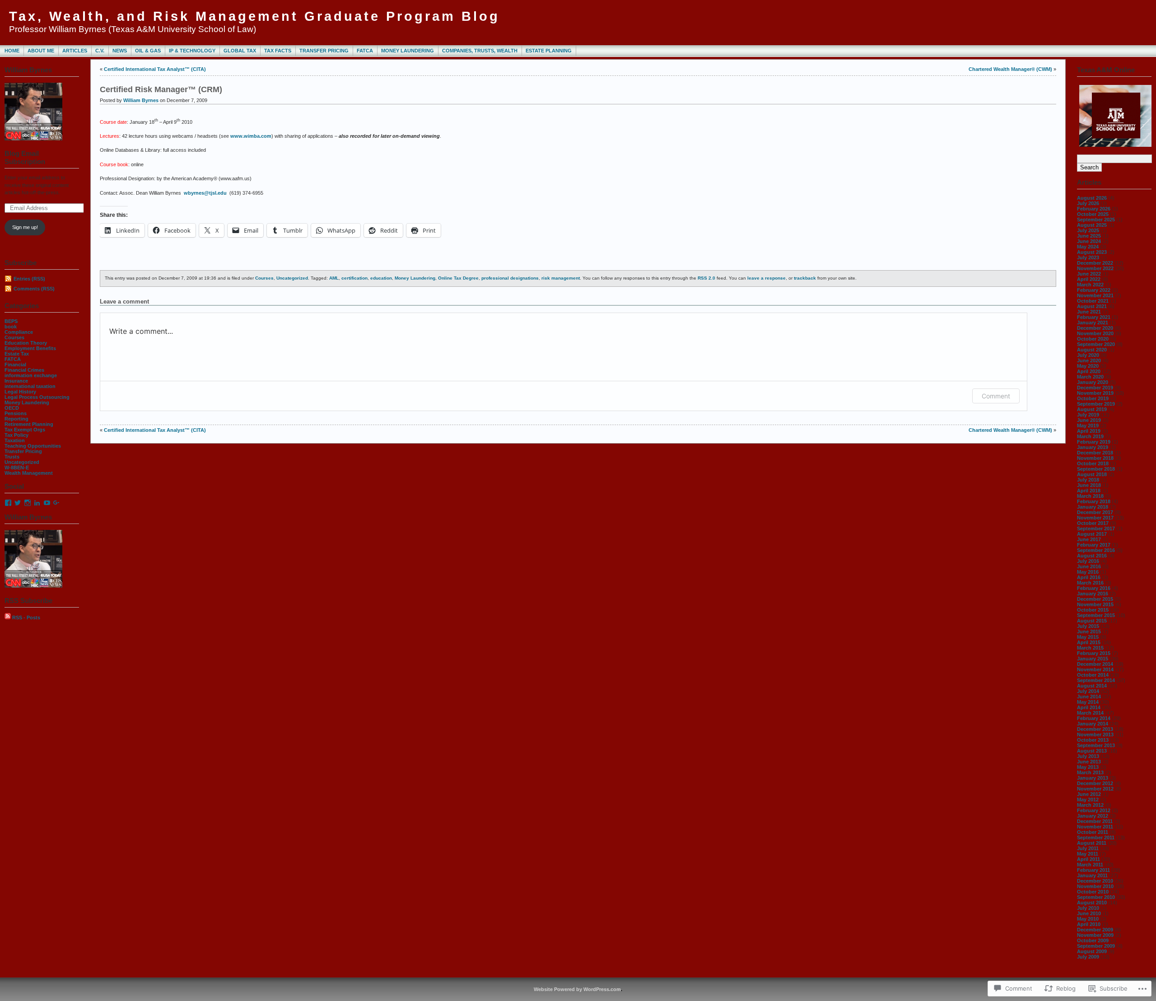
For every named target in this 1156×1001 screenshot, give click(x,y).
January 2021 (1092, 322)
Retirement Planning (29, 424)
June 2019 (1089, 420)
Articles (74, 50)
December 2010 (1095, 881)
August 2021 (1092, 306)
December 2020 (1095, 328)
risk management (560, 278)
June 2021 (1089, 311)
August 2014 (1092, 685)
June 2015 (1089, 631)
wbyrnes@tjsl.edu (205, 193)
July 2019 (1088, 414)
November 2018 (1095, 458)
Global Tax (240, 50)
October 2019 (1093, 398)
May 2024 (1088, 246)
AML (334, 278)
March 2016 (1090, 582)
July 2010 (1088, 908)
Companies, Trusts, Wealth (479, 50)
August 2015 (1092, 620)
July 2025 (1088, 230)
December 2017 (1095, 512)
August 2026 (1092, 198)
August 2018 (1092, 474)
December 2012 (1095, 783)
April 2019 (1088, 431)
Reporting (16, 418)
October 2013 (1093, 740)
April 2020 (1088, 371)
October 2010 (1093, 891)
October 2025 (1093, 214)
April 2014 (1088, 707)
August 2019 (1092, 409)
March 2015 (1090, 647)
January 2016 (1092, 593)
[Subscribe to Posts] (8, 617)
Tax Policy (16, 435)
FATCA (365, 50)
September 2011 (1095, 837)
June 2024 (1089, 241)
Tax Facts (277, 50)
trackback (805, 278)
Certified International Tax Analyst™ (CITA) (155, 69)
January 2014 (1092, 723)
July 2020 (1088, 355)
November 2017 (1095, 517)
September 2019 (1096, 404)
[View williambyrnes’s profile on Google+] (56, 502)
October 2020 (1093, 338)
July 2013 (1088, 756)
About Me (41, 50)
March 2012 (1090, 805)
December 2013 (1095, 729)
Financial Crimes (24, 370)
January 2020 (1092, 382)
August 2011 (1091, 843)
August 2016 (1092, 555)
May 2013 (1088, 767)
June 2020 (1089, 360)
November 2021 (1095, 295)
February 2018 (1093, 501)
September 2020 (1096, 344)
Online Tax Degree (458, 278)
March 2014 (1090, 713)
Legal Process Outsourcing (37, 397)
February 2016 (1093, 588)
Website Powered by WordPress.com (577, 989)
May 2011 (1087, 853)
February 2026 (1093, 208)
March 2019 (1090, 436)
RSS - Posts (26, 617)
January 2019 (1092, 447)
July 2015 (1088, 626)
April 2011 (1088, 859)
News (119, 50)
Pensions (16, 413)
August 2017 (1092, 534)
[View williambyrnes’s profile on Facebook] (8, 502)
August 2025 (1092, 225)
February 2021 (1093, 317)
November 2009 (1095, 935)
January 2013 (1092, 778)
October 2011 (1092, 832)
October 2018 (1093, 463)
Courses (14, 337)
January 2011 (1092, 875)
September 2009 (1096, 946)
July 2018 (1088, 479)
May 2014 (1088, 702)
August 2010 (1092, 902)
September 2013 (1096, 745)
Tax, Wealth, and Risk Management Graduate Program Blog (254, 16)
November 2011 (1095, 826)
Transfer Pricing (324, 50)
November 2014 (1095, 669)
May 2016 (1088, 572)
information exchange (31, 375)
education (381, 278)
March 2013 (1090, 772)
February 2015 (1093, 653)
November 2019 (1095, 393)
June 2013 (1089, 761)
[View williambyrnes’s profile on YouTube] (47, 502)
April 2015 (1088, 642)
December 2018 (1095, 452)
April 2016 (1088, 577)
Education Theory (26, 343)
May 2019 (1088, 425)
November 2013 (1095, 734)
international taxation (30, 386)
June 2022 (1089, 273)
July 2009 (1088, 956)
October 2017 (1093, 523)
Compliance (19, 332)
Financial (15, 364)
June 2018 (1089, 485)
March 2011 (1090, 864)
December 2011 (1095, 821)
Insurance (16, 381)
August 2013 (1092, 750)
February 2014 (1093, 718)
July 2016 (1088, 561)
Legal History (20, 391)
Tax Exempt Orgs (25, 429)
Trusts (12, 456)
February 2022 (1093, 290)
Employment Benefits (30, 348)
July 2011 (1088, 848)
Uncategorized (22, 462)
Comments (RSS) (34, 288)
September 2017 (1096, 528)
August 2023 (1092, 252)
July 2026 (1088, 203)
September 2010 (1096, 897)
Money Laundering (407, 50)
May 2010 (1088, 918)
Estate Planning (549, 50)
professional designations (510, 278)
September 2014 (1096, 680)
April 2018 (1088, 490)
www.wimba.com (250, 136)
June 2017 (1089, 539)
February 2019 (1093, 441)
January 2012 (1092, 816)
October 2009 (1093, 940)
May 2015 (1088, 637)
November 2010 (1095, 886)
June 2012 (1089, 794)
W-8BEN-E (17, 467)
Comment (996, 396)
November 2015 (1095, 604)
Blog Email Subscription (25, 157)
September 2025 (1096, 219)
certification (354, 278)
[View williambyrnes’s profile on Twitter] (17, 502)
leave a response (766, 278)
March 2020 (1090, 376)
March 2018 (1090, 496)
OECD (12, 408)
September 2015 (1096, 615)
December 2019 (1095, 387)
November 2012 (1095, 788)
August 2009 (1092, 951)
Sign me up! (25, 227)
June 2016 (1089, 566)
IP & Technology (192, 50)
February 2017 (1093, 544)
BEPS (11, 321)
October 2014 (1093, 675)
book (11, 326)
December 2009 (1095, 929)
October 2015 (1093, 610)
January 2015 (1092, 658)
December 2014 (1095, 664)
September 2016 (1096, 550)
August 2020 (1092, 349)
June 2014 (1089, 696)
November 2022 (1095, 268)
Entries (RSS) (29, 278)
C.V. (99, 50)
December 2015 (1095, 599)
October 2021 (1093, 301)
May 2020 (1088, 366)
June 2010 (1089, 913)
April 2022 (1088, 279)
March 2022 (1090, 284)
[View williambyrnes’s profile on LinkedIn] (37, 502)
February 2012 (1093, 810)
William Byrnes (140, 100)
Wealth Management (29, 473)
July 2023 (1088, 257)
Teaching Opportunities (33, 446)
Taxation (15, 440)
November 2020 (1095, 333)
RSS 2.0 (706, 278)
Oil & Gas (148, 50)
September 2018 (1096, 469)
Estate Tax (17, 353)
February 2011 (1093, 870)
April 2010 (1088, 924)
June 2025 (1089, 236)
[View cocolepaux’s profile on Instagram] (27, 502)
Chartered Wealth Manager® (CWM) (1010, 69)
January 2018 (1092, 507)
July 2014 (1088, 691)
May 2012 (1088, 799)
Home (12, 50)
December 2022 (1095, 263)
